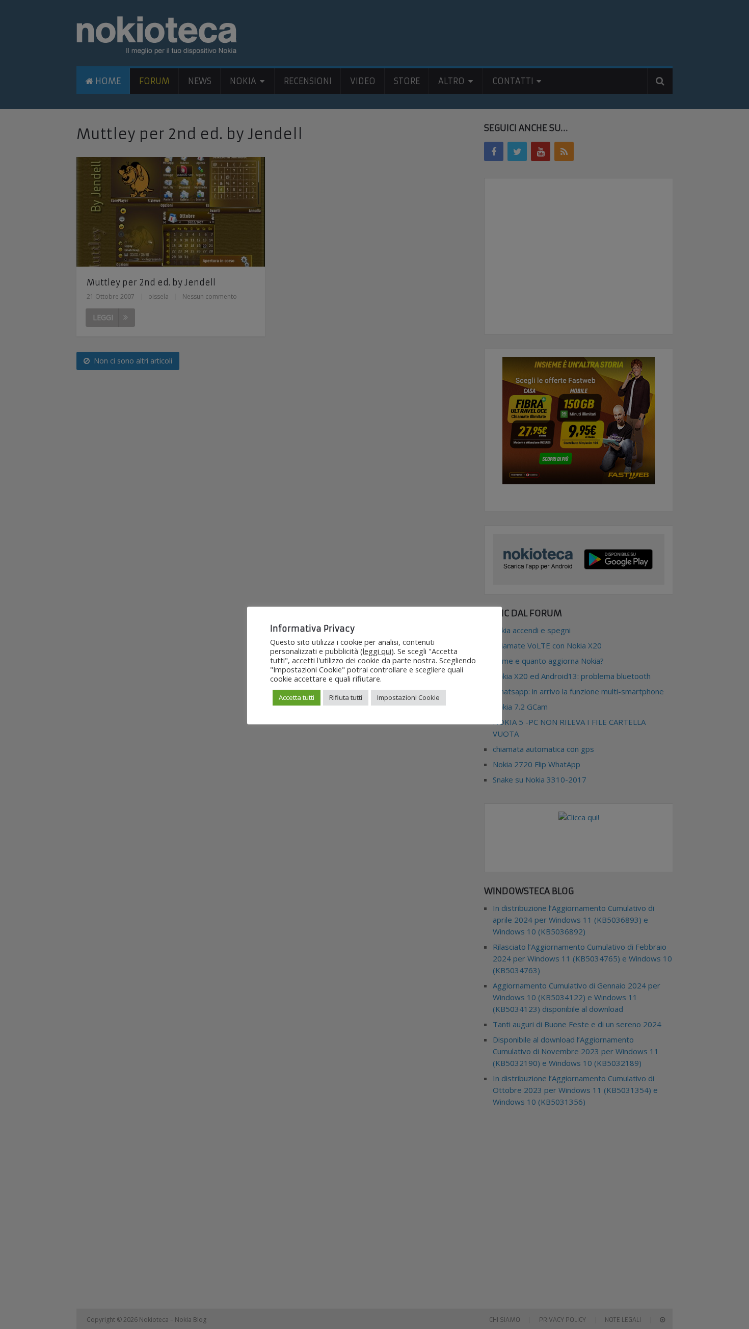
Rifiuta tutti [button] (345, 697)
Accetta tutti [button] (296, 697)
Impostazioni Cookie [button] (408, 697)
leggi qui (377, 651)
